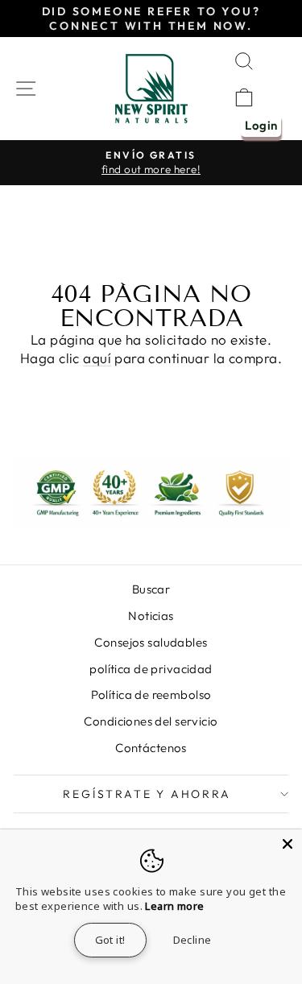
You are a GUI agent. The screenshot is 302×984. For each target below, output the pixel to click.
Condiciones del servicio (150, 721)
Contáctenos (151, 747)
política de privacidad (150, 668)
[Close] (287, 844)
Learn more (174, 906)
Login (261, 125)
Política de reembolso (151, 694)
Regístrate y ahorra (146, 794)
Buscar (151, 589)
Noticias (150, 615)
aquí (97, 357)
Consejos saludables (150, 642)
